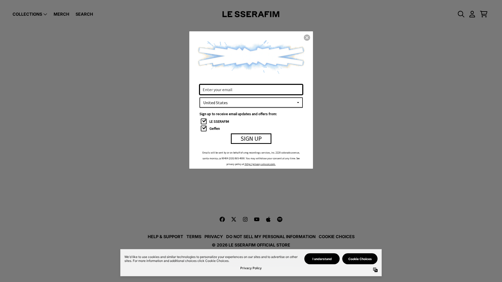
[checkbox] (252, 121)
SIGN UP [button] (251, 138)
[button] (307, 37)
